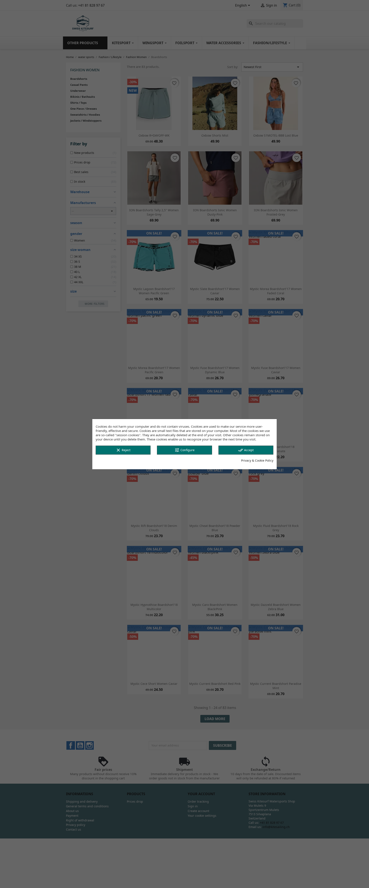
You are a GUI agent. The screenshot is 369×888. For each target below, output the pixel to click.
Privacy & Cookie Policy (257, 460)
